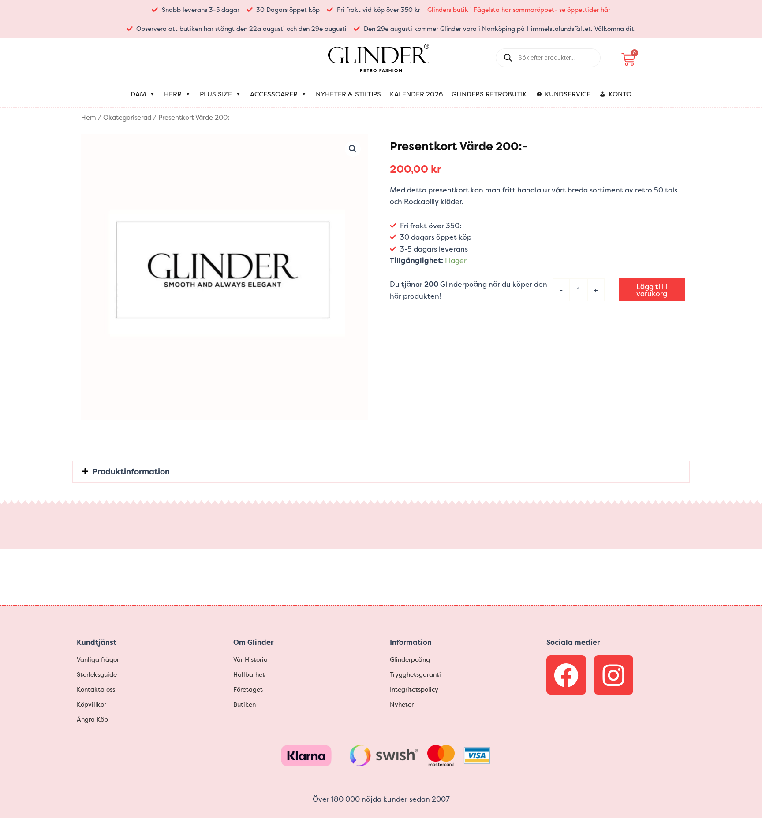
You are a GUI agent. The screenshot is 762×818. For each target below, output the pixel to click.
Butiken (244, 704)
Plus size (216, 94)
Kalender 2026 (416, 94)
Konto (620, 94)
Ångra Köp (92, 719)
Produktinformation (131, 471)
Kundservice (567, 94)
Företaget (248, 689)
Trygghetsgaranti (415, 674)
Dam (138, 94)
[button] (353, 149)
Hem (88, 117)
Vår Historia (250, 659)
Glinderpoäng (410, 659)
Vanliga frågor (98, 659)
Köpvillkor (91, 704)
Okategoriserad (127, 117)
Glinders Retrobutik (489, 94)
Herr (173, 94)
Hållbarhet (249, 674)
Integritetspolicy (414, 689)
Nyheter (402, 704)
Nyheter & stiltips (348, 94)
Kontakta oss (96, 689)
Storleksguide (97, 674)
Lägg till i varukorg (651, 289)
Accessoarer (274, 94)
